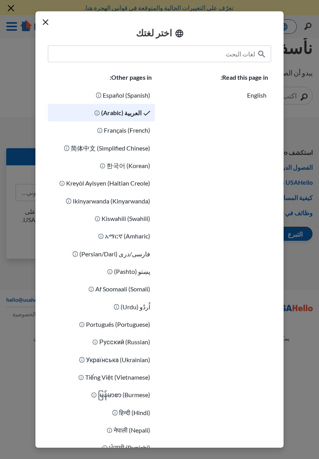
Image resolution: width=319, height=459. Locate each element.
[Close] (45, 22)
